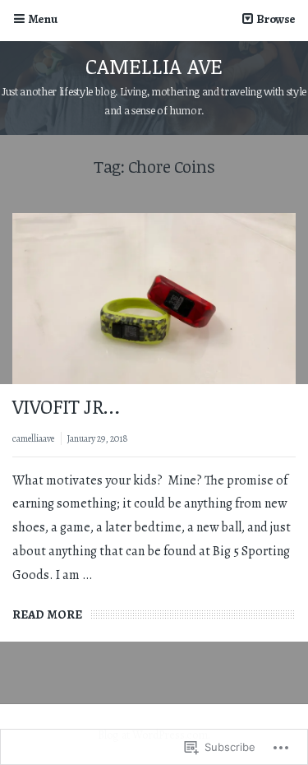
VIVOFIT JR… (65, 406)
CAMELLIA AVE (154, 66)
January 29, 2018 (97, 438)
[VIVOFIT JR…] (154, 298)
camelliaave (33, 438)
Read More (47, 614)
